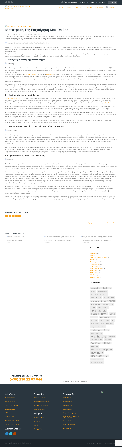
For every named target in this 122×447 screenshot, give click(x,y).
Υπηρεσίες (89, 7)
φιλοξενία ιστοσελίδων (97, 362)
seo (102, 323)
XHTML (107, 343)
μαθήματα (97, 352)
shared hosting (109, 323)
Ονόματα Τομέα (10, 398)
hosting (95, 313)
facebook (105, 304)
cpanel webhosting (102, 291)
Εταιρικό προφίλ (39, 417)
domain (95, 301)
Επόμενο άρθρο (111, 223)
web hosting (50, 74)
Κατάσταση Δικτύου (69, 424)
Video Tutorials (95, 264)
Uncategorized (94, 262)
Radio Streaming (10, 409)
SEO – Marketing (39, 409)
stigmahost (95, 327)
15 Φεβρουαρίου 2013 (14, 34)
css (105, 294)
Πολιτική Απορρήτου (110, 443)
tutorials (96, 330)
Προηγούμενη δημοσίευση (96, 223)
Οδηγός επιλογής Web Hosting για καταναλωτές (96, 240)
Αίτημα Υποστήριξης (69, 413)
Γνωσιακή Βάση (68, 405)
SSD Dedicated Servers (12, 420)
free (93, 307)
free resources (103, 307)
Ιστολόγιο (37, 421)
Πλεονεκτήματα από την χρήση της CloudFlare (58, 240)
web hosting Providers (96, 339)
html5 (112, 313)
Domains (70, 7)
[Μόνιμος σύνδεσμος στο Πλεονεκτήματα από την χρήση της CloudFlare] (61, 236)
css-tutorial (96, 297)
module (102, 320)
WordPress (108, 103)
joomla (94, 320)
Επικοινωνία (99, 7)
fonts (111, 304)
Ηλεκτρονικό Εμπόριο (41, 405)
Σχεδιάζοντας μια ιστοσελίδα (14, 98)
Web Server (108, 340)
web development (96, 333)
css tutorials (109, 297)
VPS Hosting (9, 413)
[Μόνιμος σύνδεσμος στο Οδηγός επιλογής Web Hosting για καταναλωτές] (98, 236)
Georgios (29, 34)
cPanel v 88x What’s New (14, 240)
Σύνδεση (113, 2)
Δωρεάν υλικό (94, 277)
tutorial (103, 327)
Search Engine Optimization (98, 257)
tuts (106, 330)
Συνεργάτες (37, 429)
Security (92, 260)
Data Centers (67, 420)
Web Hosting (38, 34)
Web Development (96, 268)
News (92, 255)
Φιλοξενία (79, 7)
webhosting (112, 336)
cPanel (93, 291)
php (113, 320)
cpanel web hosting (96, 294)
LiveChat (91, 2)
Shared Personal (10, 401)
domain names (108, 301)
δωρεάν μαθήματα (101, 349)
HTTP (113, 317)
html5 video (94, 317)
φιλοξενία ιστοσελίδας (97, 359)
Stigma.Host (16, 443)
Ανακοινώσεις (67, 401)
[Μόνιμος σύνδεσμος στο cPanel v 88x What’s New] (24, 236)
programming (95, 323)
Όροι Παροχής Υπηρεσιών (71, 417)
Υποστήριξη (101, 2)
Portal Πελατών (68, 398)
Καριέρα (36, 425)
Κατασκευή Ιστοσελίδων (41, 401)
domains (95, 304)
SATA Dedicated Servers (12, 424)
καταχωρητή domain (30, 74)
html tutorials (105, 317)
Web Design (94, 266)
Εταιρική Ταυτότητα (40, 398)
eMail (83, 2)
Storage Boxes (9, 417)
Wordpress (93, 275)
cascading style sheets (101, 288)
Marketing (93, 253)
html (104, 313)
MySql (107, 320)
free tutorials (98, 310)
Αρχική (61, 7)
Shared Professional (11, 405)
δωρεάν (94, 346)
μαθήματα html (99, 356)
